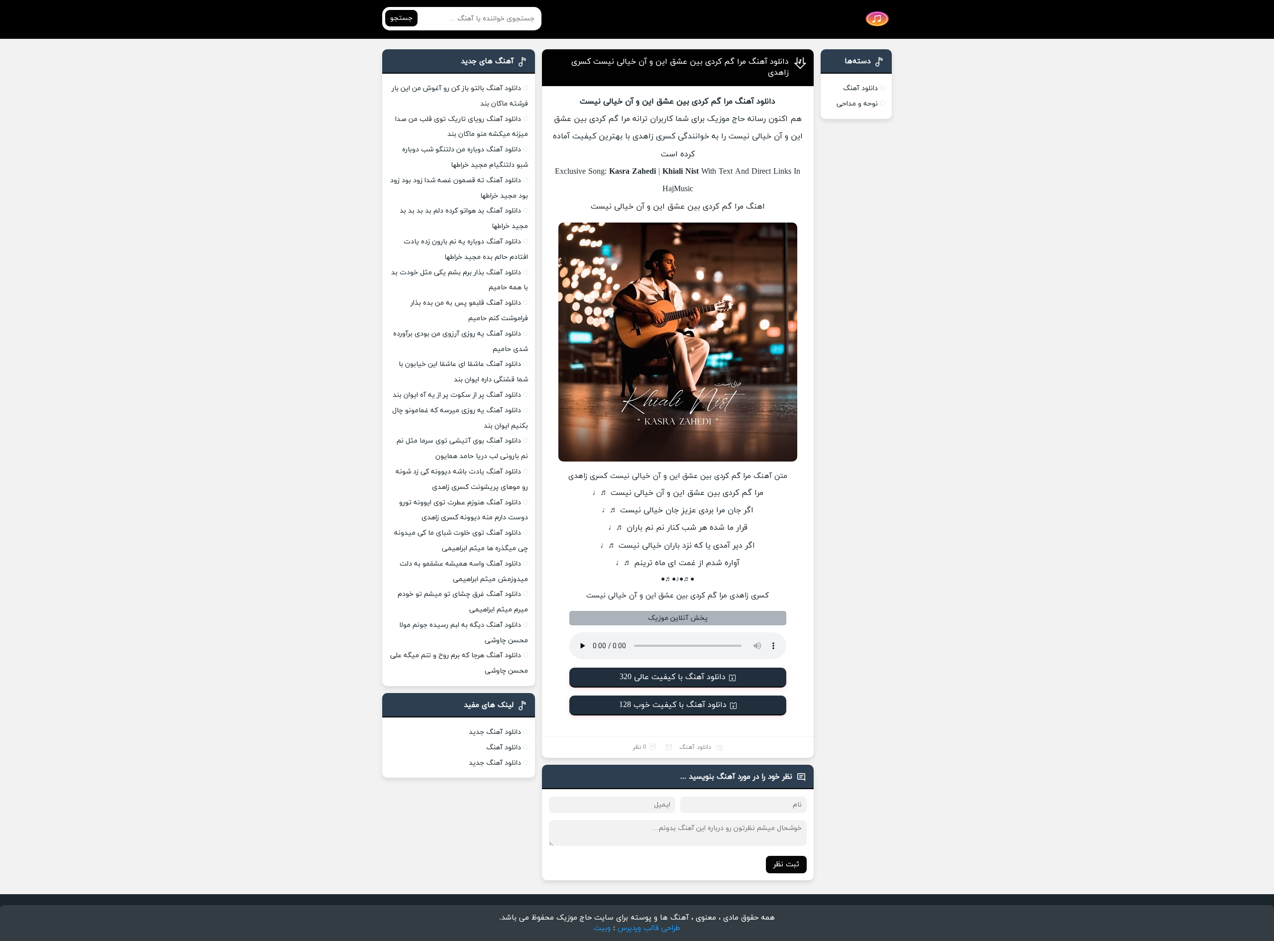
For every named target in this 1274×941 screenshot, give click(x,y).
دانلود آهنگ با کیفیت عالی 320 (673, 677)
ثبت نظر (786, 864)
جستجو (401, 18)
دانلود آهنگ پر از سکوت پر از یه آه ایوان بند (457, 395)
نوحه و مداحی (857, 104)
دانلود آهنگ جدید (495, 732)
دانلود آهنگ (695, 747)
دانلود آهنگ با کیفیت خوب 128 (673, 705)
